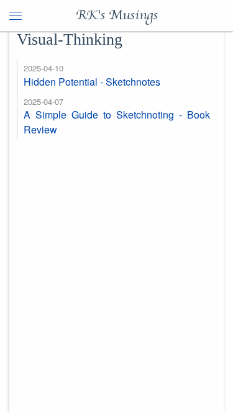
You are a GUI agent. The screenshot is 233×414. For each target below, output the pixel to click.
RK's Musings (117, 15)
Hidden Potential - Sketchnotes (92, 81)
